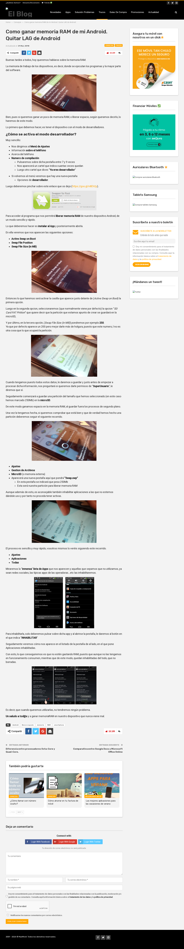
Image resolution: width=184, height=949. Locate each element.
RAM (49, 725)
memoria (40, 725)
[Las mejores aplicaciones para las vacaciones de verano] (102, 785)
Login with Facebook (40, 842)
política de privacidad (103, 897)
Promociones (137, 12)
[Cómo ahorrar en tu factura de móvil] (64, 785)
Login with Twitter (92, 842)
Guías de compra (118, 12)
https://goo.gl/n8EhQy (84, 186)
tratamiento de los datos (80, 897)
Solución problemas (84, 12)
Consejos (109, 45)
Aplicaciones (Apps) (93, 796)
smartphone (59, 725)
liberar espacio (28, 725)
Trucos (102, 12)
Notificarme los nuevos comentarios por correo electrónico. (36, 915)
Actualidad (153, 12)
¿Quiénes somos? (13, 3)
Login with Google (67, 842)
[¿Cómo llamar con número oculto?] (26, 785)
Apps (68, 12)
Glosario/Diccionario (31, 3)
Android (15, 725)
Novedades (55, 12)
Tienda (47, 3)
